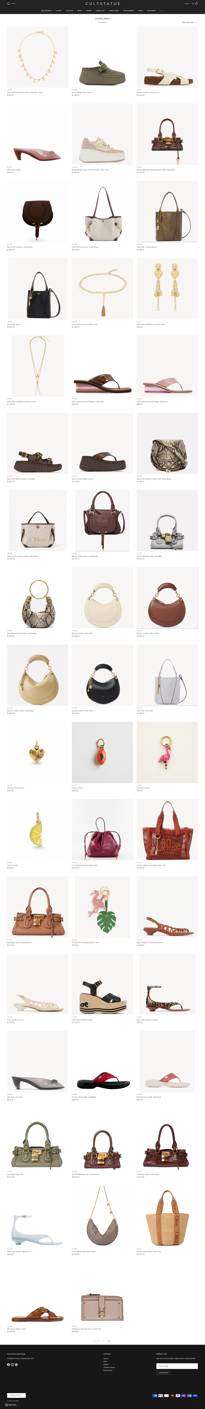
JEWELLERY (100, 11)
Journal (105, 1358)
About (105, 1361)
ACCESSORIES (128, 11)
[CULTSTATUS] (102, 3)
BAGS (80, 11)
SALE (162, 11)
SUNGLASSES (114, 11)
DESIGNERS (151, 11)
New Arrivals (46, 11)
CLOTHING (69, 11)
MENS (140, 11)
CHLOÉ (58, 11)
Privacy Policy (107, 1370)
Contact (105, 1364)
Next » (109, 1341)
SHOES (88, 11)
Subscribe (163, 1372)
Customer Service (109, 1367)
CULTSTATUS (15, 1401)
